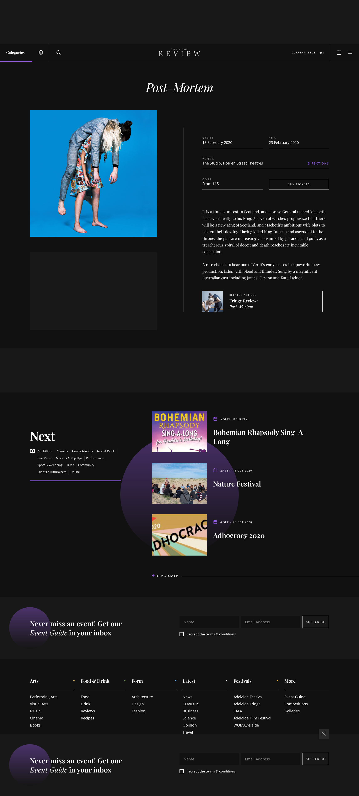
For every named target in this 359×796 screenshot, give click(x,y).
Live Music (44, 458)
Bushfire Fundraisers (51, 472)
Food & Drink (106, 451)
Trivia (70, 465)
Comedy (62, 451)
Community (86, 465)
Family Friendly (82, 451)
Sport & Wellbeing (50, 465)
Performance (95, 458)
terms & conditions (221, 634)
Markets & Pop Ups (69, 458)
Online (75, 472)
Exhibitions (45, 451)
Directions (318, 163)
